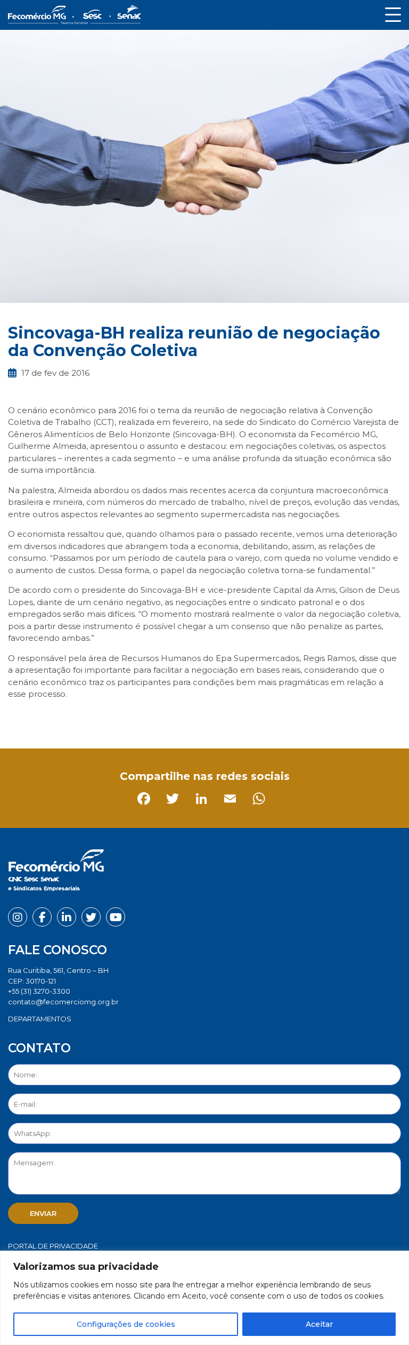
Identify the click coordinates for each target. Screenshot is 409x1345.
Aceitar (319, 1324)
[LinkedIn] (76, 718)
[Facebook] (18, 718)
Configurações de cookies (126, 1324)
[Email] (104, 718)
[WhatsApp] (133, 718)
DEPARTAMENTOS (39, 1018)
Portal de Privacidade (53, 1246)
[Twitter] (47, 718)
